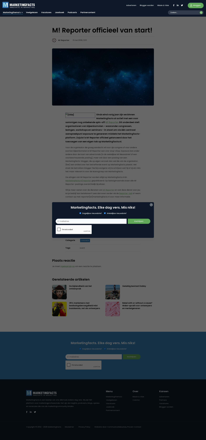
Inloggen (197, 5)
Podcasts (72, 12)
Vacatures (46, 12)
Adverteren (131, 5)
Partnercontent (87, 12)
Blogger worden (147, 5)
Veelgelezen (32, 12)
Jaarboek (59, 12)
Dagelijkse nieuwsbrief (92, 213)
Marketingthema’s (12, 12)
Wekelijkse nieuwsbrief (116, 213)
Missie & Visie (163, 5)
